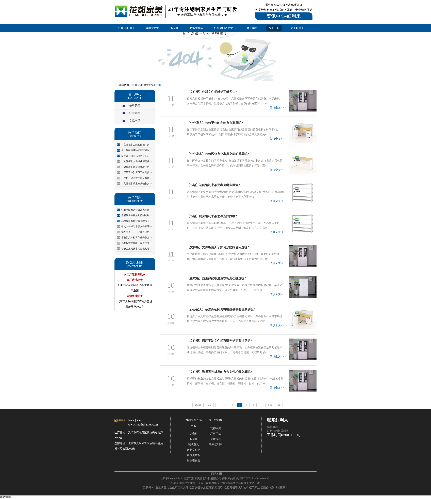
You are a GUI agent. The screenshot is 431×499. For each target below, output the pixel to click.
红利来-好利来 (126, 28)
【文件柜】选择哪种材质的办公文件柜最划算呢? (219, 371)
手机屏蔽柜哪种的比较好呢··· (134, 150)
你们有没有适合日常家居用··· (134, 210)
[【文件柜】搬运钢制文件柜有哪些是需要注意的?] (303, 349)
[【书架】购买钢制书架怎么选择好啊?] (303, 225)
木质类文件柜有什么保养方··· (134, 237)
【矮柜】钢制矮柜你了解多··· (134, 178)
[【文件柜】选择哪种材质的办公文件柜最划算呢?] (303, 381)
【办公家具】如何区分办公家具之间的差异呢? (218, 154)
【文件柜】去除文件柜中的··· (134, 144)
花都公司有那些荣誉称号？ (133, 221)
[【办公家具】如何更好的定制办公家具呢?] (303, 132)
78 (225, 405)
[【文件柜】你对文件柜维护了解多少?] (303, 101)
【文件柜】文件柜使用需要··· (134, 161)
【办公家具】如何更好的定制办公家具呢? (215, 122)
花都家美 (215, 428)
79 (232, 405)
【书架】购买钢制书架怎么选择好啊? (212, 216)
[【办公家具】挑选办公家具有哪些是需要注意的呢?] (303, 318)
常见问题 (134, 120)
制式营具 (193, 444)
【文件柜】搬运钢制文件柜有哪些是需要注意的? (219, 340)
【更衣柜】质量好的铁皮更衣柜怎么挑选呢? (216, 278)
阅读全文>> (277, 107)
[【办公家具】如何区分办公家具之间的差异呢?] (303, 163)
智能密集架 (196, 28)
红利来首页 (198, 405)
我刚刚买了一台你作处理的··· (134, 232)
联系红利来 (215, 444)
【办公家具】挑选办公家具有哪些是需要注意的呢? (221, 309)
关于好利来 (297, 28)
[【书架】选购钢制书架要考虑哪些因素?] (303, 194)
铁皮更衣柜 (193, 455)
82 (253, 405)
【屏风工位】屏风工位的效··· (134, 172)
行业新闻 (134, 113)
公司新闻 (134, 105)
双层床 (175, 28)
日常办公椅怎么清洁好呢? (132, 156)
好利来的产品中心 (225, 28)
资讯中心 (274, 28)
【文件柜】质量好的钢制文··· (134, 183)
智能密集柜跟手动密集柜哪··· (134, 248)
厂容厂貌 (215, 433)
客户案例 (252, 28)
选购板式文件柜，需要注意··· (134, 243)
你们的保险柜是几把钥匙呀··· (134, 215)
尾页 (279, 405)
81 (246, 405)
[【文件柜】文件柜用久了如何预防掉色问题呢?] (303, 256)
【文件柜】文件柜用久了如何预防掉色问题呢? (218, 247)
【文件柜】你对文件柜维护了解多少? (212, 91)
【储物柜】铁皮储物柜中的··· (134, 167)
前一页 (209, 405)
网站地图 (216, 473)
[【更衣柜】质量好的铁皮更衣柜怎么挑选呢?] (303, 287)
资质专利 (215, 439)
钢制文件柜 (152, 28)
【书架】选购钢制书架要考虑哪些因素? (213, 185)
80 (239, 405)
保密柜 (194, 433)
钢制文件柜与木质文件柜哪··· (134, 226)
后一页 (270, 405)
